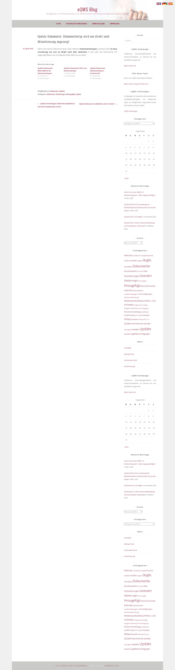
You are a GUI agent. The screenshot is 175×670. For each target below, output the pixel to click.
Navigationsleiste (129, 308)
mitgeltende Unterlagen (141, 305)
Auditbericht (137, 255)
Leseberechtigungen (130, 294)
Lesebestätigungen (145, 294)
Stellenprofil (141, 319)
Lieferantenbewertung (131, 297)
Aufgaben (140, 261)
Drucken (139, 271)
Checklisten (128, 267)
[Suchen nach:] (140, 40)
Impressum (114, 23)
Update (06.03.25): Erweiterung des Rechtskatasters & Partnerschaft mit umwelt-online (140, 207)
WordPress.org (129, 366)
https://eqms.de (130, 66)
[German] (164, 3)
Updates (62, 91)
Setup (127, 319)
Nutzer (137, 308)
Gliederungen (60, 94)
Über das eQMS (98, 23)
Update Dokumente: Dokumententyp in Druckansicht (97, 70)
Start (58, 23)
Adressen (128, 255)
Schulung (138, 315)
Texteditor (135, 329)
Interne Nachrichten (148, 286)
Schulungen (145, 315)
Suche (147, 319)
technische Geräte (141, 323)
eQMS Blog (87, 9)
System (128, 323)
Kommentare (138, 290)
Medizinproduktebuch (134, 300)
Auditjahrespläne (147, 255)
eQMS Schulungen (130, 111)
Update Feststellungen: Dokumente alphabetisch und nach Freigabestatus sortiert (56, 105)
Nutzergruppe (144, 308)
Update (78, 94)
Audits (133, 260)
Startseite (134, 319)
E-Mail (145, 271)
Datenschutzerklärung (76, 23)
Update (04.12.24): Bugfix (133, 217)
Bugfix (147, 260)
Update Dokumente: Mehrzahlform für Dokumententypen (45, 70)
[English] (158, 3)
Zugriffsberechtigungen (140, 333)
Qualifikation (144, 312)
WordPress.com (112, 666)
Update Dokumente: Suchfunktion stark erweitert (97, 104)
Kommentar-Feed (130, 360)
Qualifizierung (129, 315)
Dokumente (54, 91)
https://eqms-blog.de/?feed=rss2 (136, 84)
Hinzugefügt (70, 94)
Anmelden (127, 348)
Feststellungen (131, 275)
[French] (161, 3)
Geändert (146, 276)
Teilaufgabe (127, 330)
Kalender (128, 290)
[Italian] (168, 3)
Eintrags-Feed (129, 354)
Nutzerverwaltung (132, 311)
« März (126, 178)
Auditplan (127, 261)
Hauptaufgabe (142, 281)
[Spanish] (171, 3)
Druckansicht (130, 271)
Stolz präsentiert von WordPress (71, 666)
